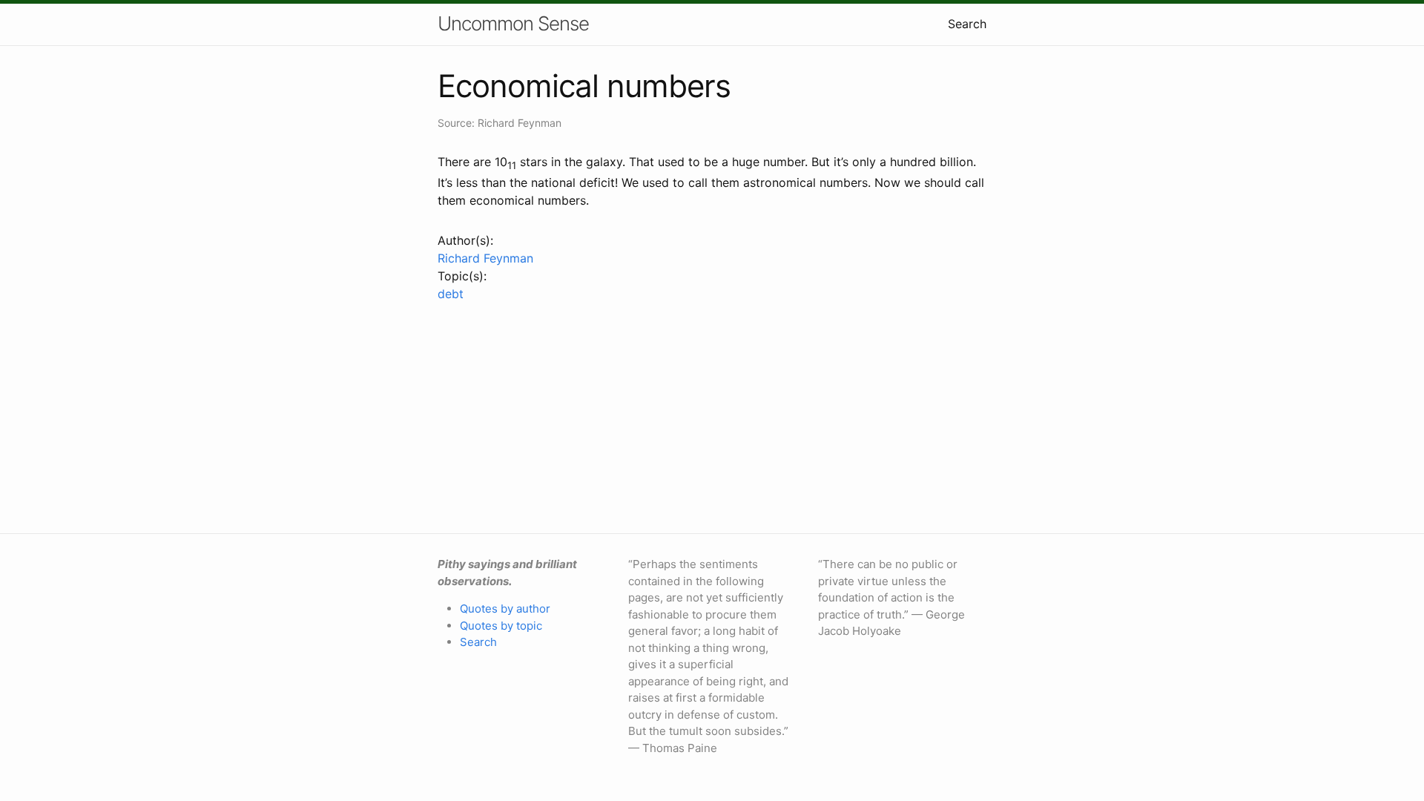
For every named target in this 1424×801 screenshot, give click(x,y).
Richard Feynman (485, 258)
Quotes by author (505, 608)
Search (967, 23)
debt (451, 293)
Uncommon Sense (513, 23)
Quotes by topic (501, 626)
